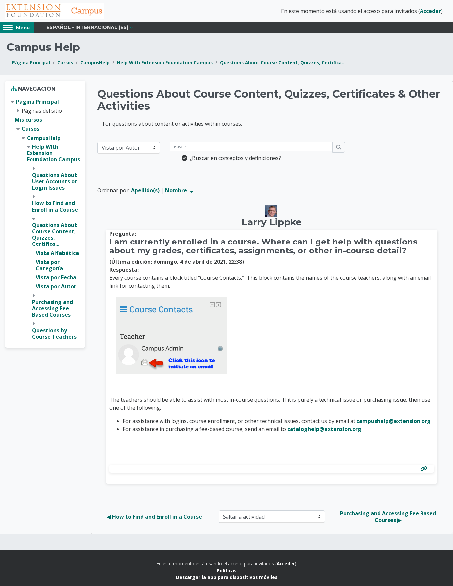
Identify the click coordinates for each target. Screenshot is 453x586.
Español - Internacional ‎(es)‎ (87, 27)
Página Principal (31, 62)
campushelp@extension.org (393, 421)
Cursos (65, 62)
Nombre (176, 190)
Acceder (430, 11)
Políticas (226, 570)
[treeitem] (45, 219)
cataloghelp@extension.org (324, 429)
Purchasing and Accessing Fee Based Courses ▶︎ (388, 517)
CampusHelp (95, 62)
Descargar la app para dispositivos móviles (226, 577)
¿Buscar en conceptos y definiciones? (235, 158)
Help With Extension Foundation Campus (165, 62)
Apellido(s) (145, 190)
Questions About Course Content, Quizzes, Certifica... (283, 62)
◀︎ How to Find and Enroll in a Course (154, 516)
